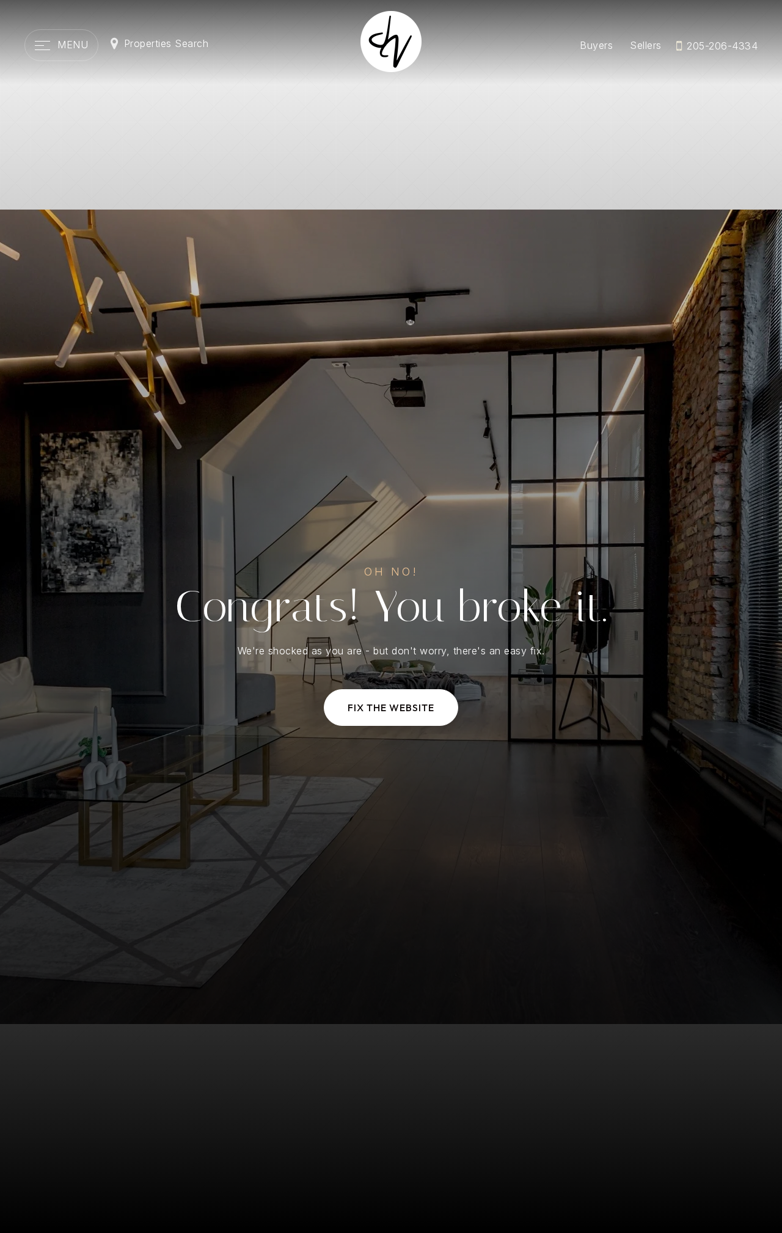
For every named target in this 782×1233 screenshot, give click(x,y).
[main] (391, 616)
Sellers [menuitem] (646, 45)
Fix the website (391, 707)
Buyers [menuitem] (596, 45)
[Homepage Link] (391, 40)
